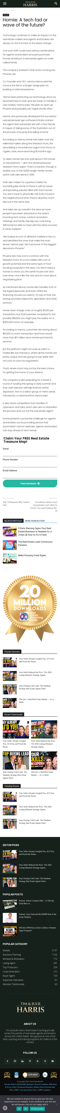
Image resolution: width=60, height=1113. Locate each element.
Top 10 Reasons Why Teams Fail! (16, 503)
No (26, 1109)
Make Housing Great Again (32, 555)
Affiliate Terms (39, 1087)
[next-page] (9, 569)
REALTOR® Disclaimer (26, 1084)
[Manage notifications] (5, 1108)
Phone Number (10, 459)
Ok (19, 1109)
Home (5, 10)
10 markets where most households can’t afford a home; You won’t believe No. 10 (44, 506)
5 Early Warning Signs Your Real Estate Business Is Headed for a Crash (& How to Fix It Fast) (35, 531)
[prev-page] (4, 569)
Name (6, 449)
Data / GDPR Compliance (42, 1090)
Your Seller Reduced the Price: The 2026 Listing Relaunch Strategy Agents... (43, 744)
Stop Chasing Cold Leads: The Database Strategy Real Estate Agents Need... (15, 775)
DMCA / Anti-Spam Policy (23, 1090)
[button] (4, 4)
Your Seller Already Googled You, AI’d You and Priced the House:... (14, 744)
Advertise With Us (10, 1084)
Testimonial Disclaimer (25, 1087)
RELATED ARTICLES (13, 521)
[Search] (56, 4)
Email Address (10, 470)
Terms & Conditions (41, 1084)
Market (12, 10)
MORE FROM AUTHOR (35, 521)
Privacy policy (37, 1109)
